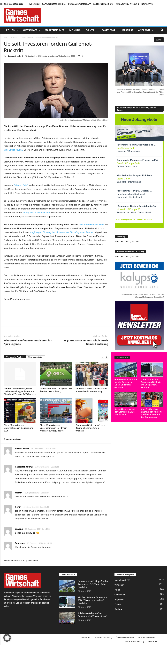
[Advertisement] (107, 15)
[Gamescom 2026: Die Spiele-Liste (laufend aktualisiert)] (56, 374)
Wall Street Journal (13, 149)
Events (89, 30)
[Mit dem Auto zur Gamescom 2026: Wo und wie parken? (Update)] (152, 369)
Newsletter (147, 4)
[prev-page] (102, 357)
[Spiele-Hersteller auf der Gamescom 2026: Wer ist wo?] (125, 399)
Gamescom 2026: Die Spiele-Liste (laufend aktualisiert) (56, 390)
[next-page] (106, 357)
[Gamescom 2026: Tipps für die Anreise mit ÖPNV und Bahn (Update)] (125, 369)
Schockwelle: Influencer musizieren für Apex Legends (28, 342)
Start (6, 37)
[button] (162, 30)
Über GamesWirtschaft (79, 4)
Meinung (75, 30)
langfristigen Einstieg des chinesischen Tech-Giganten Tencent (62, 232)
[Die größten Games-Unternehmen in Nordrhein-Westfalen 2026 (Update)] (56, 410)
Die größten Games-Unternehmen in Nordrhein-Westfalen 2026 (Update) (54, 428)
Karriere (127, 30)
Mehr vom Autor (35, 357)
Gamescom (108, 30)
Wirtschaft (30, 30)
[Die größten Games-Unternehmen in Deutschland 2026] (20, 410)
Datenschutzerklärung (54, 4)
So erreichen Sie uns (103, 4)
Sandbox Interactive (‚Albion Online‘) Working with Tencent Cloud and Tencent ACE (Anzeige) (20, 391)
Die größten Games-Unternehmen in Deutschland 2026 (18, 428)
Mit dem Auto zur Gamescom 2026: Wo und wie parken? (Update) (151, 383)
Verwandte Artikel (14, 357)
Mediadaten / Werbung (127, 4)
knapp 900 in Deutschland (36, 212)
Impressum (34, 4)
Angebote (144, 30)
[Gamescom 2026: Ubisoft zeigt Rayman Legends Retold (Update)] (92, 410)
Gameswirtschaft (15, 56)
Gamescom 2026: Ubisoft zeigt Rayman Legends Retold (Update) (91, 428)
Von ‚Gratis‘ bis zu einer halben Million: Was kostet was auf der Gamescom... (151, 413)
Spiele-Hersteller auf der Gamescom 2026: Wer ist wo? (124, 412)
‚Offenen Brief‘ (20, 185)
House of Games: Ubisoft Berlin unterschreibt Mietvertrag (91, 390)
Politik (10, 30)
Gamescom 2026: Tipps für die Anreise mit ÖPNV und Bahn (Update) (125, 383)
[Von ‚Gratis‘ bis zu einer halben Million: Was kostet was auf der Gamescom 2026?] (152, 399)
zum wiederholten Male (91, 224)
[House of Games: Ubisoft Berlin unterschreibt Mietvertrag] (92, 374)
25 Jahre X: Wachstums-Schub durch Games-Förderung (86, 342)
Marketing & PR (54, 30)
